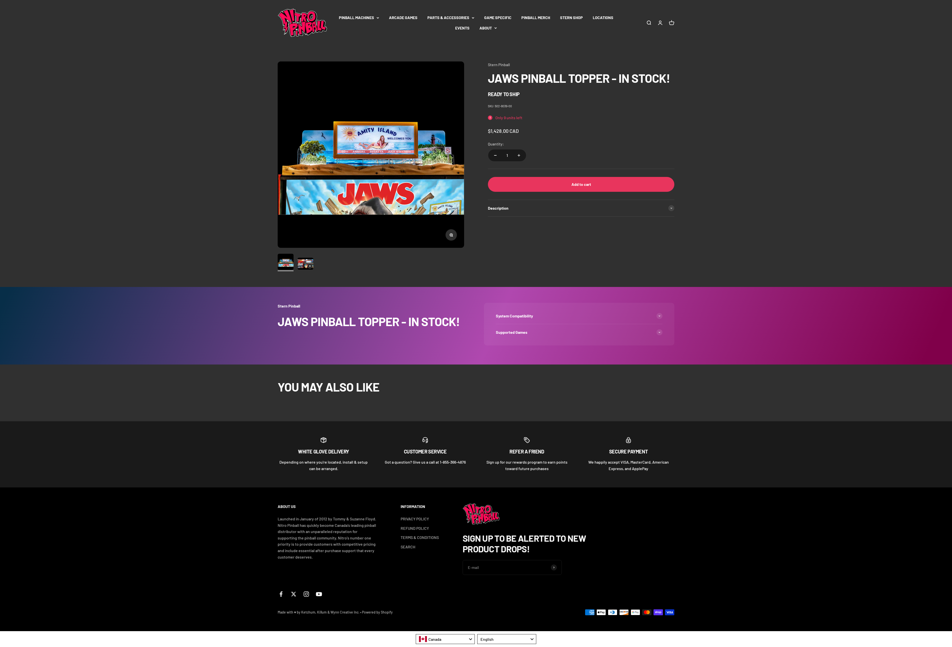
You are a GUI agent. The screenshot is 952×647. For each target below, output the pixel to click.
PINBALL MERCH (535, 17)
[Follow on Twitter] (293, 594)
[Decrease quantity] (495, 155)
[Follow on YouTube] (319, 594)
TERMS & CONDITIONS (420, 537)
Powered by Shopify (377, 612)
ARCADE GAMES (403, 17)
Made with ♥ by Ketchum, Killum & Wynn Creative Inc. (318, 612)
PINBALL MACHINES (356, 17)
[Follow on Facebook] (281, 594)
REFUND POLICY (415, 528)
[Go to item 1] (286, 262)
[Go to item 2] (305, 264)
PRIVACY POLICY (415, 518)
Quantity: (496, 143)
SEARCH (408, 546)
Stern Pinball (499, 64)
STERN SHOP (571, 17)
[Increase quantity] (519, 155)
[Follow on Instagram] (306, 594)
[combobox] (445, 639)
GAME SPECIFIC (497, 17)
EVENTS (462, 28)
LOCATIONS (603, 17)
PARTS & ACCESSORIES (448, 17)
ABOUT (485, 28)
